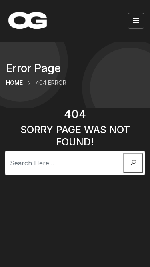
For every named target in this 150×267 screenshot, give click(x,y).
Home (14, 82)
